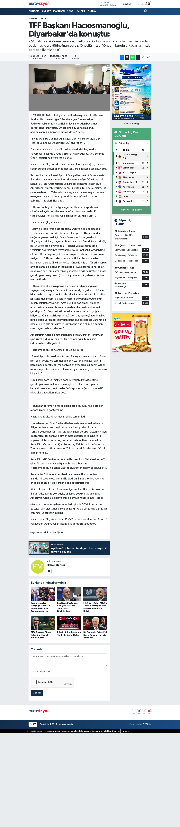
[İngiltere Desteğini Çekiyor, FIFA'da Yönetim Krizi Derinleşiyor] (69, 594)
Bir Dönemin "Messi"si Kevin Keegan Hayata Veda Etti (95, 635)
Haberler (33, 19)
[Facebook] (134, 711)
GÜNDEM (34, 11)
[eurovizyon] (39, 4)
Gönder (37, 693)
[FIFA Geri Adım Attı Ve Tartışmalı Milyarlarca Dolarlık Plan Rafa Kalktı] (95, 594)
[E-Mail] (49, 571)
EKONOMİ (59, 11)
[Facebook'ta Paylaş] (122, 57)
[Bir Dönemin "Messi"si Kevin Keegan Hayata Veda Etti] (95, 623)
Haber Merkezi (56, 565)
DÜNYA (92, 11)
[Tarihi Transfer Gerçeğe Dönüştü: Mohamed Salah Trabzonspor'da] (43, 594)
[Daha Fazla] (138, 57)
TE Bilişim (147, 724)
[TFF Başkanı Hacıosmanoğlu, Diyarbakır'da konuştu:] (69, 87)
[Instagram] (144, 711)
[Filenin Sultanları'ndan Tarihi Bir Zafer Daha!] (69, 623)
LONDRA (80, 11)
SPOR (70, 11)
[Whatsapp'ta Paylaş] (132, 57)
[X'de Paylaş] (127, 57)
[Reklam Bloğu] (131, 91)
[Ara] (146, 11)
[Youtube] (149, 711)
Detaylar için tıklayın (131, 210)
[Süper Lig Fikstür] (147, 222)
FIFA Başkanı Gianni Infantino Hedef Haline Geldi (41, 635)
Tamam (125, 731)
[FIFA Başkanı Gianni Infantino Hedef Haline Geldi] (43, 623)
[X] (139, 711)
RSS (34, 724)
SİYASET (46, 11)
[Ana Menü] (150, 11)
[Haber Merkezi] (37, 567)
